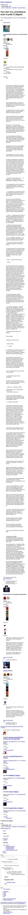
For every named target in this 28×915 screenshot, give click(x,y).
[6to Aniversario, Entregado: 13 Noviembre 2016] (4, 39)
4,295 (7, 605)
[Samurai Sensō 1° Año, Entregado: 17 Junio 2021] (4, 598)
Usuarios (5, 839)
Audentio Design (21, 903)
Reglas (4, 852)
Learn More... (10, 912)
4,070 (7, 681)
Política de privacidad (8, 900)
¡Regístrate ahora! (4, 4)
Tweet (2, 823)
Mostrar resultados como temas (18, 874)
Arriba (4, 895)
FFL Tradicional (6, 889)
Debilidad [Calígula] (14, 775)
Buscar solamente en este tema (15, 871)
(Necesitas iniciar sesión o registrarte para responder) (12, 726)
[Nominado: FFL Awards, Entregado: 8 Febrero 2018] (8, 39)
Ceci (19, 17)
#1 (3, 579)
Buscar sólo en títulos (13, 859)
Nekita (4, 778)
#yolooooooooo (6, 22)
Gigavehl (5, 810)
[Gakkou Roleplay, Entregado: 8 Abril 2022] (8, 598)
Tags (4, 851)
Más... (5, 883)
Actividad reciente (10, 848)
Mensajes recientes (11, 882)
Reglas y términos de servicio (9, 898)
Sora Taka (5, 760)
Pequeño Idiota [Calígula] (16, 808)
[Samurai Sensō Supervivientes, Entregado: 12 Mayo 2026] (4, 674)
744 (7, 46)
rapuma (5, 670)
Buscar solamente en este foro (14, 873)
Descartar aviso (6, 913)
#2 (3, 658)
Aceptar (5, 912)
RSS (4, 896)
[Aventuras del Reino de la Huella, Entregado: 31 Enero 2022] (11, 674)
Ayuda (4, 892)
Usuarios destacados (10, 846)
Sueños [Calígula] (13, 791)
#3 (3, 721)
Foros (4, 830)
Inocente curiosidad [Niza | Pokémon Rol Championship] (13, 738)
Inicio (4, 893)
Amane (4, 748)
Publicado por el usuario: (7, 861)
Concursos (5, 838)
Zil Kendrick (6, 768)
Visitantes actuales (10, 847)
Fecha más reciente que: (7, 867)
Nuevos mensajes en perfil (11, 850)
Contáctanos (6, 891)
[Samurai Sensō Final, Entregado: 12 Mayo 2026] (8, 674)
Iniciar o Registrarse (6, 2)
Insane (4, 657)
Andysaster (5, 741)
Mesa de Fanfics (8, 17)
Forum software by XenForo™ (13, 902)
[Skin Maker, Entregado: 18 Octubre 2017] (11, 39)
